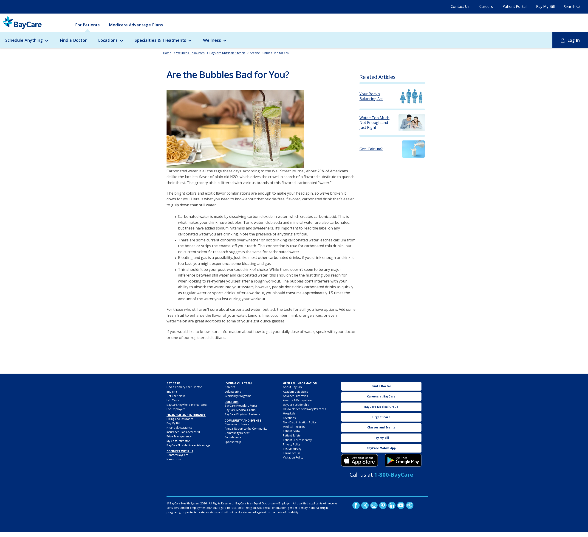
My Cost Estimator (178, 441)
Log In (573, 40)
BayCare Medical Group (240, 410)
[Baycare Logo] (22, 23)
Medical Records (294, 427)
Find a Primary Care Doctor (184, 387)
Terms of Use (291, 453)
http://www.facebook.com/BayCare (356, 505)
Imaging (172, 392)
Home (167, 53)
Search (569, 6)
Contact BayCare (177, 455)
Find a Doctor (73, 40)
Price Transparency (179, 436)
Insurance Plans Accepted (183, 432)
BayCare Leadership (296, 405)
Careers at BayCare (381, 396)
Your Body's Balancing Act (371, 96)
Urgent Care (381, 417)
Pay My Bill (545, 6)
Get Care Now (176, 396)
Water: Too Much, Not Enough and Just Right (374, 122)
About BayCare (293, 387)
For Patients (87, 25)
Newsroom (174, 459)
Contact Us (460, 6)
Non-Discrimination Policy (300, 422)
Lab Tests (173, 400)
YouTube (400, 505)
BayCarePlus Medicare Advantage (188, 445)
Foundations (233, 437)
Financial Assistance (179, 428)
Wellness (212, 40)
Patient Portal (514, 6)
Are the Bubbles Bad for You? (228, 74)
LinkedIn (392, 505)
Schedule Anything (24, 40)
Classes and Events (237, 424)
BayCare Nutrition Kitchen (227, 53)
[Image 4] (403, 460)
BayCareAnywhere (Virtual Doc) (187, 405)
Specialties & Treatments (160, 40)
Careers (486, 6)
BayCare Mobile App (381, 448)
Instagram (374, 505)
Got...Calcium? (371, 149)
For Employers (176, 409)
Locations (108, 40)
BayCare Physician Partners (242, 414)
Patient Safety (291, 435)
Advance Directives (295, 396)
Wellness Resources (190, 53)
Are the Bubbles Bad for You (269, 53)
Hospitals (289, 413)
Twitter (365, 505)
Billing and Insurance (180, 419)
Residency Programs (238, 396)
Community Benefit (237, 433)
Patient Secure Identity (297, 440)
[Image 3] (359, 460)
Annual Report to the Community (246, 429)
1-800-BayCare (393, 474)
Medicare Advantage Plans (136, 25)
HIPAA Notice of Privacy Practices (304, 409)
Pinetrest (383, 505)
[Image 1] (235, 129)
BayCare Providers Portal (241, 406)
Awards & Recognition (297, 400)
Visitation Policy (293, 457)
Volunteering (233, 392)
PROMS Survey (292, 449)
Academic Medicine (295, 392)
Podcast (409, 505)
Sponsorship (233, 442)
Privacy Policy (291, 444)
